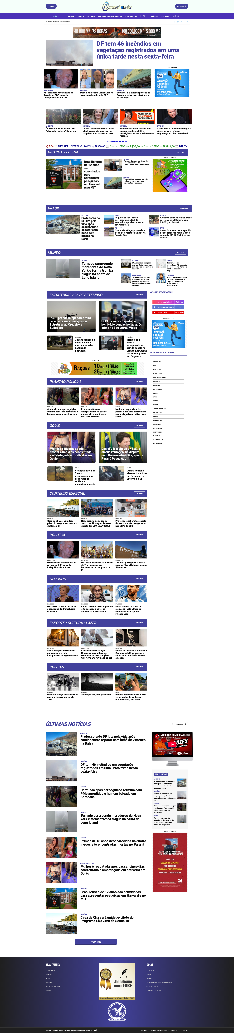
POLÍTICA (154, 16)
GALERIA (176, 16)
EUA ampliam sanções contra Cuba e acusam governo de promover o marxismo (142, 266)
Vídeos (48, 991)
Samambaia (157, 424)
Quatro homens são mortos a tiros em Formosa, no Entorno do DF (137, 474)
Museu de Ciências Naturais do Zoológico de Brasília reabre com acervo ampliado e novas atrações (131, 654)
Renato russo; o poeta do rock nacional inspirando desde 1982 (62, 697)
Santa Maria (157, 428)
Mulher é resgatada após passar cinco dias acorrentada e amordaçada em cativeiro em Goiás (130, 413)
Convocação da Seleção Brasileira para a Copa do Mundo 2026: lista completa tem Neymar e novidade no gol (96, 654)
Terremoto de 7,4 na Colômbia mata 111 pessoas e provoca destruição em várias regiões (141, 281)
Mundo (83, 812)
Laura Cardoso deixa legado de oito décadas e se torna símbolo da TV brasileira (96, 609)
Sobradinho (157, 432)
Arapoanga (157, 362)
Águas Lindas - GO (87, 863)
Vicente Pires (158, 440)
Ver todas (184, 208)
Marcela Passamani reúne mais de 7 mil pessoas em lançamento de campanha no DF (97, 566)
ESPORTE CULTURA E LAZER (110, 16)
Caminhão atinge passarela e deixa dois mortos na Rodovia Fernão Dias (130, 232)
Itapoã (155, 405)
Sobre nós (184, 1030)
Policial (83, 786)
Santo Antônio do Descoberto (159, 983)
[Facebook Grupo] (174, 22)
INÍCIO (56, 16)
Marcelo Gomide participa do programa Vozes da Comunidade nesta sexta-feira (136, 163)
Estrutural (157, 389)
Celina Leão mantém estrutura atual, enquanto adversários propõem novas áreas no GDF (98, 131)
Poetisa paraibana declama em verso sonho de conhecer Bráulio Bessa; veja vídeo (130, 697)
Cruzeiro (156, 385)
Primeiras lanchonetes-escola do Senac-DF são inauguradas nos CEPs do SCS (130, 523)
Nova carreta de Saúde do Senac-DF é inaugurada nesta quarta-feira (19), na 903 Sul (96, 523)
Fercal (155, 393)
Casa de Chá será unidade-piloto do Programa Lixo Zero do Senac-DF (62, 523)
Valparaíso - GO (153, 987)
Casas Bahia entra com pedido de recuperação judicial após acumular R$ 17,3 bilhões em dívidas (175, 234)
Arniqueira (157, 370)
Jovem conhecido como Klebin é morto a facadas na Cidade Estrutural (85, 345)
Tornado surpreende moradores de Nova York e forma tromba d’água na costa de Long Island (97, 270)
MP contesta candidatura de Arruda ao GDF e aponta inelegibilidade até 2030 (58, 95)
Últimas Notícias (68, 724)
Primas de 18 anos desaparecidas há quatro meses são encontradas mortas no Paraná (94, 413)
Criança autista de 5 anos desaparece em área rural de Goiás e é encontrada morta (85, 477)
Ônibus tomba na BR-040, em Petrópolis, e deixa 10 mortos (61, 129)
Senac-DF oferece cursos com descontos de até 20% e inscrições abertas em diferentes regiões (137, 132)
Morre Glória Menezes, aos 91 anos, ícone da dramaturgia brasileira (62, 609)
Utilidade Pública (53, 987)
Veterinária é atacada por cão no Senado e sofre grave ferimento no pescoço (133, 95)
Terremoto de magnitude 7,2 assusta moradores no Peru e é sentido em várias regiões (177, 267)
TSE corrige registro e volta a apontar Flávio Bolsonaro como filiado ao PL (131, 565)
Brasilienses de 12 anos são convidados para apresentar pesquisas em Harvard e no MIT (113, 895)
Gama (155, 397)
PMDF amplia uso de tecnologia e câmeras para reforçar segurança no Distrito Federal (174, 131)
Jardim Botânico (159, 409)
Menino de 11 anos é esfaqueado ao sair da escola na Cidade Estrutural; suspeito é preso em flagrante (137, 348)
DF (63, 16)
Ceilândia (156, 381)
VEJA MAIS (96, 942)
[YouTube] (187, 22)
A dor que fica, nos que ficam (96, 694)
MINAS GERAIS (131, 16)
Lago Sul (156, 416)
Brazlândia (157, 373)
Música (49, 979)
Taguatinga (157, 436)
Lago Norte (157, 412)
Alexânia (150, 971)
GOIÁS (143, 16)
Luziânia (150, 979)
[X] (184, 22)
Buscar (180, 6)
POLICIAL (91, 16)
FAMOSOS (165, 16)
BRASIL (71, 16)
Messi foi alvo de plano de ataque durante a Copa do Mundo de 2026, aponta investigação (177, 281)
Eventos (49, 975)
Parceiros (174, 1030)
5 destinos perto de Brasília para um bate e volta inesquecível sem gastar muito (62, 653)
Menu (52, 6)
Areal (155, 366)
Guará (155, 401)
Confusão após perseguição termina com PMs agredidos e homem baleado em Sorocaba (62, 411)
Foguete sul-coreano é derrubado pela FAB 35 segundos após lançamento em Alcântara (129, 221)
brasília (83, 761)
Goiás (148, 975)
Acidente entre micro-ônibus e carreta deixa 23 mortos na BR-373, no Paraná (176, 220)
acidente (83, 733)
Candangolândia (159, 377)
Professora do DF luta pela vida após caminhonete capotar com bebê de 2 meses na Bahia (90, 228)
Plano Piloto (158, 420)
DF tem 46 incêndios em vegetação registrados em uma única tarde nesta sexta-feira (138, 50)
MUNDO (81, 16)
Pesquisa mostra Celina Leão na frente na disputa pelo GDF (96, 93)
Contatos (144, 1030)
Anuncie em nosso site (159, 1030)
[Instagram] (181, 22)
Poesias (49, 983)
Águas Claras (158, 444)
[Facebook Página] (178, 22)
